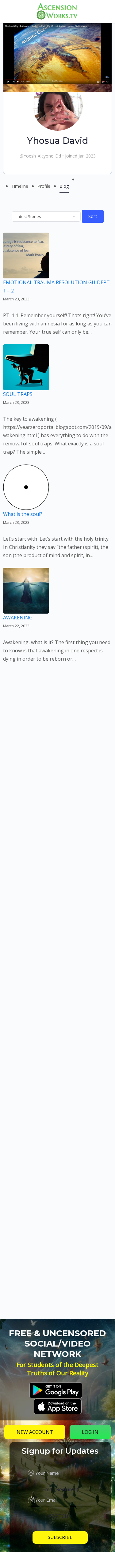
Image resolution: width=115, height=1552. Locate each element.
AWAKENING (18, 617)
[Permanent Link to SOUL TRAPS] (26, 386)
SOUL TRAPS (18, 394)
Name (60, 1462)
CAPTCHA (60, 1516)
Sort (92, 216)
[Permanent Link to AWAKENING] (26, 609)
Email (60, 1489)
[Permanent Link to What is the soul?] (26, 505)
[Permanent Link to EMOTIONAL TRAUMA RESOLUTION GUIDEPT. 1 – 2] (26, 274)
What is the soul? (22, 514)
